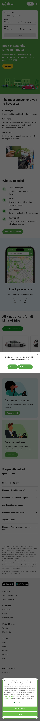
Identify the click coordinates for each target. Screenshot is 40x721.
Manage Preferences (20, 703)
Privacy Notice (8, 696)
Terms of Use (8, 698)
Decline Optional (20, 708)
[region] (20, 698)
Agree (20, 714)
